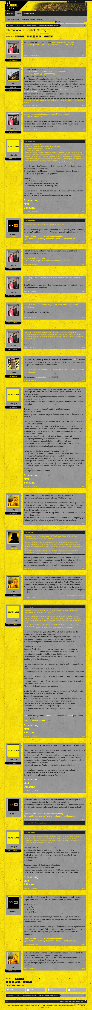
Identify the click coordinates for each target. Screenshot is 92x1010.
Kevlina (13, 373)
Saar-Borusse (36, 823)
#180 (83, 968)
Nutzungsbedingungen (80, 1004)
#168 (83, 317)
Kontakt (62, 1001)
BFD (7, 1001)
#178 (83, 888)
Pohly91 (13, 235)
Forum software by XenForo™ (23, 1005)
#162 (83, 105)
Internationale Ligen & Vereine (29, 33)
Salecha (13, 83)
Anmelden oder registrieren (76, 2)
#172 (83, 523)
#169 (83, 347)
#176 (83, 791)
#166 (83, 264)
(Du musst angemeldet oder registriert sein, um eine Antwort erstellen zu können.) (62, 979)
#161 (83, 55)
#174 (83, 598)
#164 (83, 211)
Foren (19, 13)
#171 (83, 486)
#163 (83, 130)
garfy (13, 510)
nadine (52, 33)
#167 (83, 291)
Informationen (29, 13)
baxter (13, 546)
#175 (83, 736)
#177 (83, 819)
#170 (83, 380)
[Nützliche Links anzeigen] (84, 25)
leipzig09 (13, 155)
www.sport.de (40, 377)
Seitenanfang (79, 1001)
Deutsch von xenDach (69, 1005)
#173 (83, 568)
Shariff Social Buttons (49, 1005)
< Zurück (17, 36)
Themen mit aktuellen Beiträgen (32, 19)
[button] (15, 990)
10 (37, 36)
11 (39, 36)
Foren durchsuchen (13, 19)
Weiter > (50, 36)
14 (45, 36)
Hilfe (66, 1001)
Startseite (9, 13)
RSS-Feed (85, 1001)
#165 (83, 242)
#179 (83, 944)
